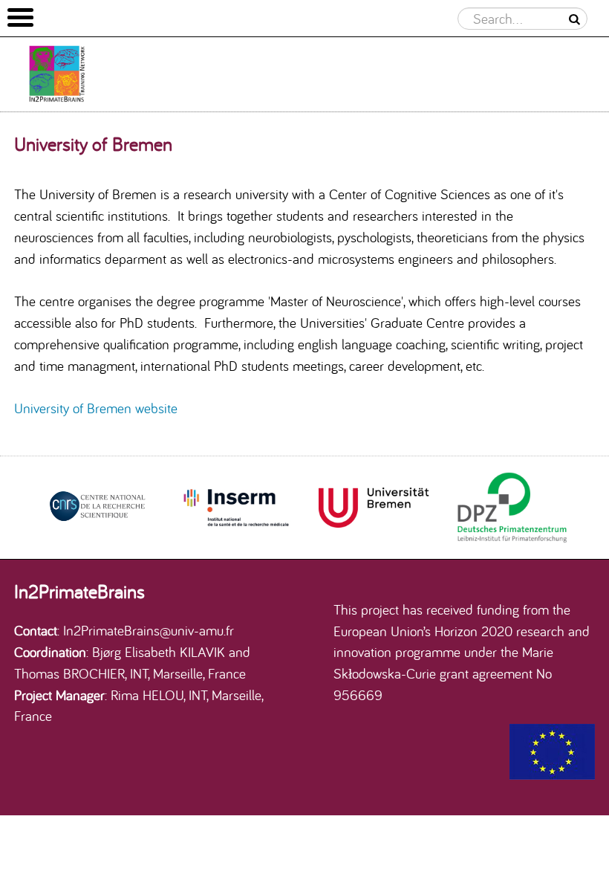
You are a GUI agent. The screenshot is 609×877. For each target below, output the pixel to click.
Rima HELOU (147, 695)
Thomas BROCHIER (69, 673)
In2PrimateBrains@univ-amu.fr (148, 630)
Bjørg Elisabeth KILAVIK (158, 652)
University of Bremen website (96, 408)
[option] (97, 507)
